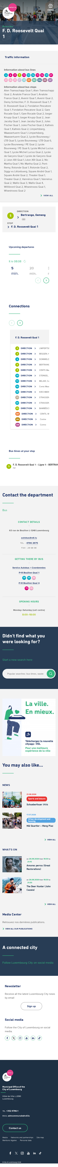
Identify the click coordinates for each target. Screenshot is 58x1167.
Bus (4, 510)
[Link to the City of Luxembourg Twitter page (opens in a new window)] (13, 1038)
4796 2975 (32, 543)
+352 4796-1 (12, 1111)
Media (5, 1137)
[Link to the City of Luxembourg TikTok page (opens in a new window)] (39, 1038)
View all (48, 195)
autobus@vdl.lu (29, 538)
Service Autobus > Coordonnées (29, 567)
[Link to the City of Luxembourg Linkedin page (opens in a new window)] (33, 1038)
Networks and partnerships (22, 1137)
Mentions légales (9, 1140)
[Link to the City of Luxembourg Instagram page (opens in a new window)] (20, 1038)
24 (34, 578)
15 (26, 588)
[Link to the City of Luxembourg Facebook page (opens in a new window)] (7, 1038)
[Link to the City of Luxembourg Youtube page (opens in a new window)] (26, 1038)
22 (29, 578)
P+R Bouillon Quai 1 (29, 572)
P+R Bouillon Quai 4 (29, 583)
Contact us (15, 1128)
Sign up (31, 1006)
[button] (38, 280)
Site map (40, 1137)
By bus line (7, 26)
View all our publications (18, 929)
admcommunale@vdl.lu (19, 1116)
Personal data (25, 1140)
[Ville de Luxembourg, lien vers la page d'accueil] (9, 18)
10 (24, 578)
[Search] (51, 674)
